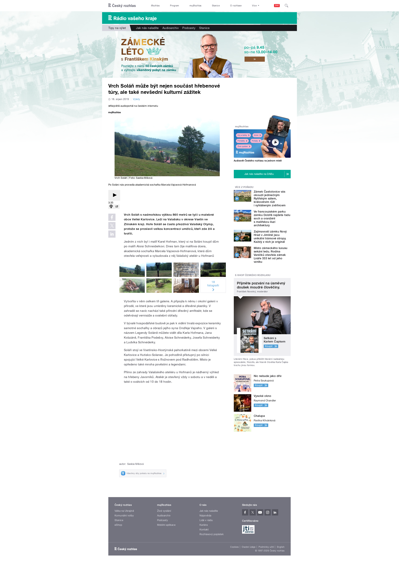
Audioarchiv (170, 28)
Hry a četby (242, 135)
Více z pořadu (244, 187)
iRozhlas (155, 5)
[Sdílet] (117, 206)
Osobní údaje (249, 547)
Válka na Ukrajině (124, 510)
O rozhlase (236, 5)
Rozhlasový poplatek (212, 534)
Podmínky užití (266, 547)
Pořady (255, 141)
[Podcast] (111, 206)
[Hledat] (286, 5)
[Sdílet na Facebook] (111, 217)
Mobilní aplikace (166, 524)
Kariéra (204, 524)
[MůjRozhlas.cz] (114, 112)
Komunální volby (124, 515)
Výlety (136, 99)
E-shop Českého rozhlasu (253, 275)
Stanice (216, 5)
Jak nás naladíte (147, 28)
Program (174, 5)
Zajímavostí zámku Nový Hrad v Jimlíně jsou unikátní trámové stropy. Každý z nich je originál (270, 236)
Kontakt (204, 529)
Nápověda (205, 515)
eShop (118, 524)
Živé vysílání (243, 146)
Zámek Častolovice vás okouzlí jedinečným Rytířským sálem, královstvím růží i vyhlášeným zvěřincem (270, 198)
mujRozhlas (196, 5)
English (280, 547)
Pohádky (241, 141)
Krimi (256, 135)
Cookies (234, 547)
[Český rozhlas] (122, 5)
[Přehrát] (114, 195)
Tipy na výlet (117, 28)
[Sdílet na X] (111, 225)
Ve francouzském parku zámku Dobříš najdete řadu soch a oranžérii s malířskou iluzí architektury (272, 218)
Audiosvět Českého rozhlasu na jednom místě (258, 160)
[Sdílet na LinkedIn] (111, 234)
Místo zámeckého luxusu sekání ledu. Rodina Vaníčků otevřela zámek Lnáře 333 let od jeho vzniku (270, 254)
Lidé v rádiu (206, 520)
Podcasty (188, 28)
